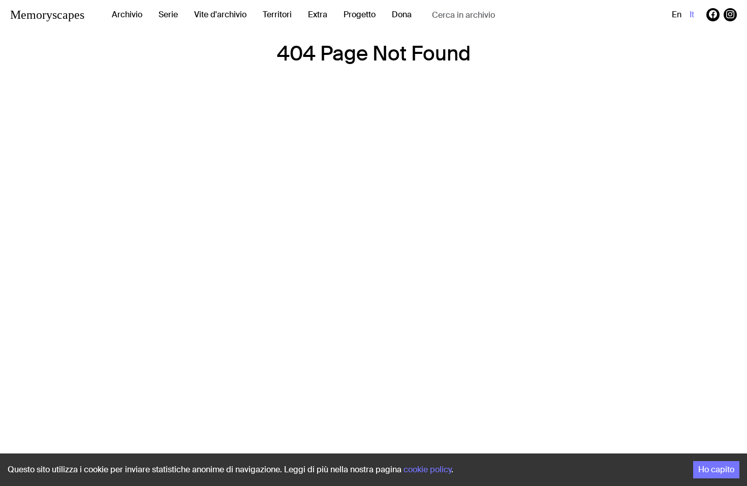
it (692, 14)
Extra (317, 14)
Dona (402, 14)
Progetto (360, 14)
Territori (277, 14)
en (676, 14)
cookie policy (427, 469)
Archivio (127, 14)
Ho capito (716, 469)
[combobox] (513, 15)
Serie (168, 14)
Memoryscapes (47, 14)
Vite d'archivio (220, 14)
